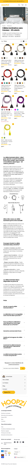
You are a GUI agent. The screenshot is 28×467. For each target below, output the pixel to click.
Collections (9, 25)
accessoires (19, 180)
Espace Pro (7, 392)
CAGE (9, 172)
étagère (5, 226)
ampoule (14, 232)
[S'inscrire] (22, 368)
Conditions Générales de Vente (8, 428)
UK (11, 286)
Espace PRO (4, 417)
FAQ (2, 427)
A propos (3, 421)
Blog (2, 419)
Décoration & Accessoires (6, 415)
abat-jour (16, 234)
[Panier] (22, 5)
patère (4, 225)
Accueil (4, 25)
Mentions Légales (5, 430)
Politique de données (6, 432)
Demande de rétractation (6, 434)
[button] (4, 64)
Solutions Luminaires (5, 413)
